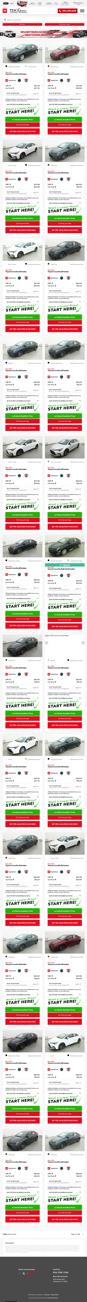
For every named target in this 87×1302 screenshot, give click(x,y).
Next (85, 34)
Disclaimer (80, 34)
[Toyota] (5, 11)
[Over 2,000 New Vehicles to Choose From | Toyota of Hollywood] (43, 34)
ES (13, 3)
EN (7, 3)
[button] (41, 49)
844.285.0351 (49, 3)
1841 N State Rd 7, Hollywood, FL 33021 (79, 3)
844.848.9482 (65, 3)
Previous (1, 34)
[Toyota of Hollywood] (18, 10)
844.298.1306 (32, 3)
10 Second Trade (23, 125)
